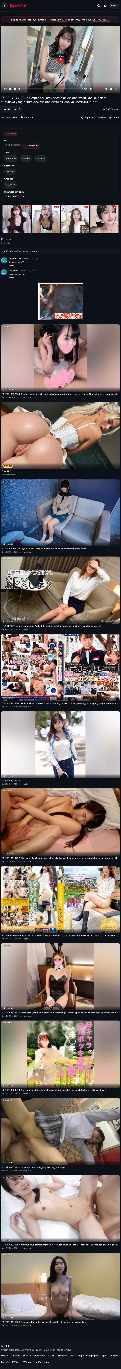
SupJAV (27, 1355)
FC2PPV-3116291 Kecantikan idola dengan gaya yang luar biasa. (34, 1167)
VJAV (72, 1355)
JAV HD (51, 1355)
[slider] (49, 88)
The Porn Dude (41, 1362)
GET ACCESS (99, 19)
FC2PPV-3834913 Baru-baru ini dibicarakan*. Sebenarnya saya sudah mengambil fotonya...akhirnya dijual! (54, 1090)
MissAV (5, 1355)
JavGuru (16, 1355)
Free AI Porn (8, 471)
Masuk (114, 5)
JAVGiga (26, 1362)
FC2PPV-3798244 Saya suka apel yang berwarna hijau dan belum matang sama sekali (44, 548)
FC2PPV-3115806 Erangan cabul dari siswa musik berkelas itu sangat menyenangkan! (44, 1322)
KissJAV (5, 1362)
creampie (11, 158)
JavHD (60, 19)
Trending (62, 1355)
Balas (11, 266)
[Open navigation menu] (4, 5)
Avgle (80, 1355)
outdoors (40, 158)
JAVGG (15, 1362)
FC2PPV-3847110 (11, 780)
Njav (104, 1355)
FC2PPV (10, 184)
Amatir (10, 171)
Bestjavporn (92, 1355)
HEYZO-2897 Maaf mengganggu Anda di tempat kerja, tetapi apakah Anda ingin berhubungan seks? (51, 626)
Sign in (7, 251)
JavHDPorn (39, 1355)
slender (26, 158)
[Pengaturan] (105, 5)
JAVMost (113, 1355)
